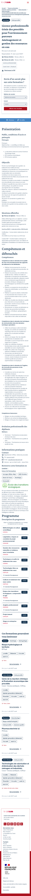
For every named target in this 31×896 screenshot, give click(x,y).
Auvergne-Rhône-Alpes (9, 474)
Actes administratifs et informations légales (15, 884)
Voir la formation (14, 664)
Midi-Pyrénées (23, 474)
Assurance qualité (19, 725)
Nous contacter (7, 847)
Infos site (5, 878)
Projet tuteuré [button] (7, 614)
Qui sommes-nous (8, 828)
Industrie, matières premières (9, 9)
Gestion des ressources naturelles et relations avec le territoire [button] (11, 550)
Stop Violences (7, 858)
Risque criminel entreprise (10, 721)
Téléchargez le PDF (9, 70)
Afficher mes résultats (15, 108)
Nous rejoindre (7, 845)
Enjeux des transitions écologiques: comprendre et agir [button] (12, 593)
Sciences (5, 641)
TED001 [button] (5, 598)
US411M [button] (5, 543)
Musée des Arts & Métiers (10, 853)
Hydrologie (6, 20)
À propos (5, 842)
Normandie (6, 481)
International (6, 856)
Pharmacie (6, 718)
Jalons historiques (8, 830)
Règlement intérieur (8, 881)
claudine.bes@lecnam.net (15, 459)
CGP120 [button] (5, 572)
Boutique (5, 851)
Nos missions (6, 831)
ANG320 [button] (5, 607)
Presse (5, 843)
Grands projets (7, 839)
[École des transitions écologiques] (15, 485)
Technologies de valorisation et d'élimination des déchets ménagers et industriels (15, 766)
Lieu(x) (6, 101)
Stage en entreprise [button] (9, 621)
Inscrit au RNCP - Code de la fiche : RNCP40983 (15, 229)
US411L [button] (5, 532)
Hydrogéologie (23, 641)
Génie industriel (22, 9)
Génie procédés (6, 11)
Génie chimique (7, 675)
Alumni (5, 835)
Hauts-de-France (7, 477)
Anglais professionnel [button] (10, 605)
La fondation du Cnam (9, 833)
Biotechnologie (15, 718)
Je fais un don (7, 837)
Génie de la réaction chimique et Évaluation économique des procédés (15, 681)
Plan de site (6, 860)
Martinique (18, 477)
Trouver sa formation (13, 8)
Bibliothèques (7, 854)
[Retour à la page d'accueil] (6, 2)
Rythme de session (9, 94)
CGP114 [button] (5, 584)
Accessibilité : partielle (9, 887)
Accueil (4, 8)
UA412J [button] (5, 623)
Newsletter (6, 890)
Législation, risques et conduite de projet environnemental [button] (10, 539)
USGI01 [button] (5, 563)
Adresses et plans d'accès (10, 849)
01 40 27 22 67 (10, 457)
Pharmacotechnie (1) (11, 729)
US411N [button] (5, 554)
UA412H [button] (5, 616)
